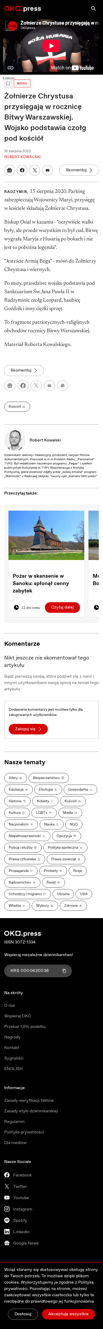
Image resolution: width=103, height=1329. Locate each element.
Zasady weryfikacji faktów (29, 1100)
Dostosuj (23, 1314)
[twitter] (36, 385)
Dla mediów (15, 1143)
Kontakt (11, 1048)
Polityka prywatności (24, 1132)
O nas (9, 1005)
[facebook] (23, 385)
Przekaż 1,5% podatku (25, 1026)
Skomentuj (76, 170)
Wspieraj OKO (17, 1016)
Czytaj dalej (62, 607)
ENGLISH (13, 1069)
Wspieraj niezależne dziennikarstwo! (38, 955)
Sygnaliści (14, 1058)
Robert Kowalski (45, 440)
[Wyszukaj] (93, 8)
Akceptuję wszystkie (68, 1314)
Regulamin (14, 1121)
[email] (49, 385)
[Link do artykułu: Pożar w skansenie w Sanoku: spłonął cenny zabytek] (46, 535)
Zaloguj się (25, 729)
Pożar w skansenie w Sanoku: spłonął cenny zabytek (41, 584)
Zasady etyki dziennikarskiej (31, 1111)
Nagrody (12, 1037)
